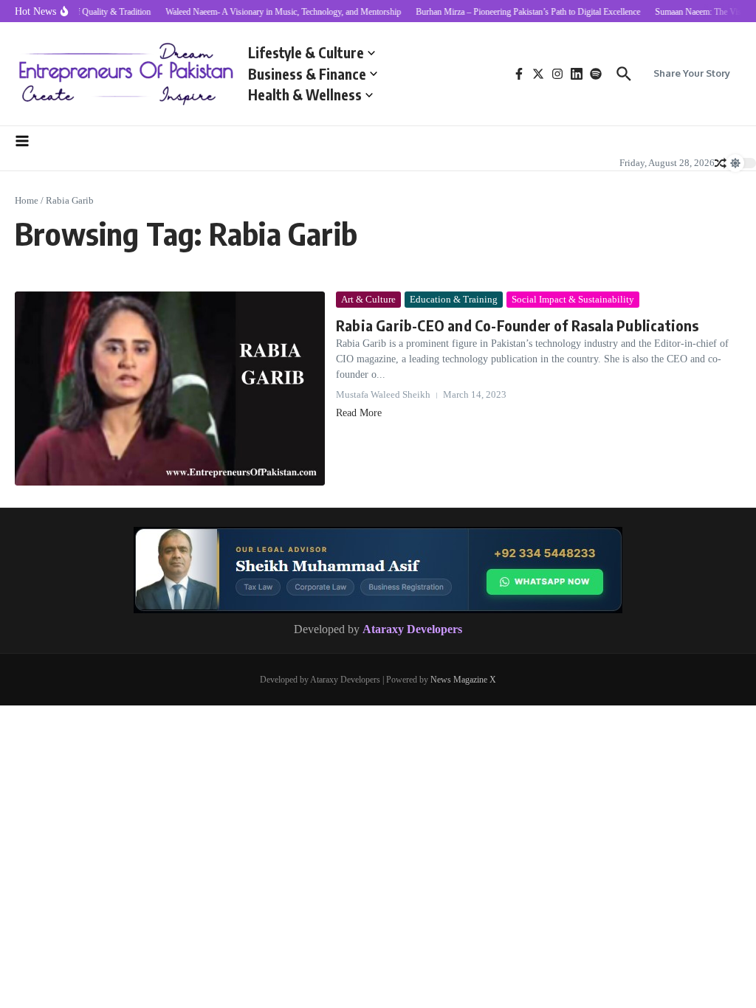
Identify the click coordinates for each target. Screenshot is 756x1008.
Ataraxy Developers (412, 629)
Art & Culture (368, 299)
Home (26, 200)
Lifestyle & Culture (306, 52)
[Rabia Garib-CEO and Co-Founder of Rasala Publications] (170, 388)
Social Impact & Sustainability (573, 299)
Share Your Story (691, 73)
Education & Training (454, 299)
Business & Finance (307, 74)
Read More (359, 412)
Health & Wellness (305, 94)
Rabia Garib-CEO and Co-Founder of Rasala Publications (517, 325)
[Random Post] (720, 163)
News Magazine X (463, 679)
